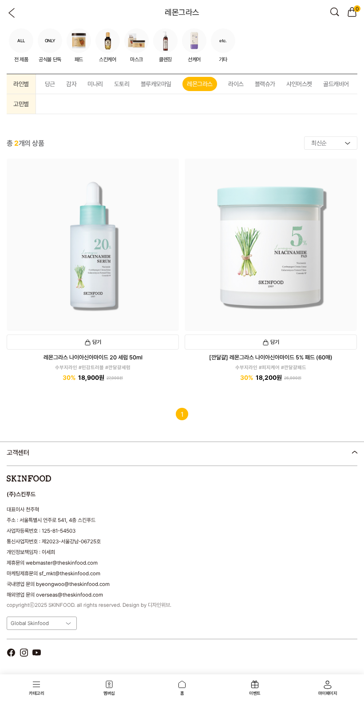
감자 (71, 84)
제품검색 (334, 12)
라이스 (236, 84)
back (12, 13)
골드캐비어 (336, 84)
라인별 (21, 84)
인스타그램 (24, 652)
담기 (96, 342)
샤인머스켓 (299, 84)
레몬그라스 (200, 84)
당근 (50, 84)
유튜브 (36, 652)
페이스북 (11, 652)
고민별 (21, 104)
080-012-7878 (53, 475)
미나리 (95, 84)
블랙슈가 (265, 84)
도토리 (122, 84)
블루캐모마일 (156, 84)
